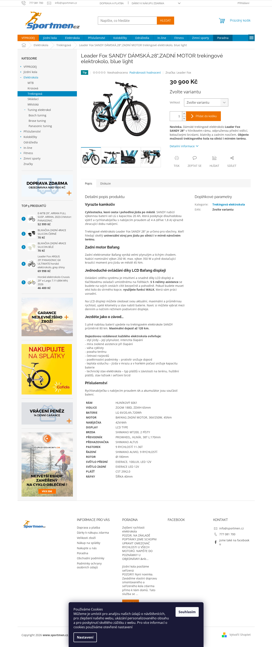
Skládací (33, 99)
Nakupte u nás (87, 548)
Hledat (165, 20)
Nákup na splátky (88, 543)
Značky (28, 164)
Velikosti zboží (86, 538)
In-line (28, 148)
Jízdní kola (30, 72)
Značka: (178, 72)
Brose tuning (37, 121)
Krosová (33, 88)
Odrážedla (31, 142)
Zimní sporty (32, 158)
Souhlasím (187, 612)
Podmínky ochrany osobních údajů (89, 565)
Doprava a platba (112, 3)
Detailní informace (182, 146)
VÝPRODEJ (30, 67)
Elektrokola (31, 77)
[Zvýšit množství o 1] (184, 114)
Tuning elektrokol (39, 110)
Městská (33, 104)
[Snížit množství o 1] (184, 118)
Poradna (82, 553)
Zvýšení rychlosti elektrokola (133, 529)
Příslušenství (32, 131)
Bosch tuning (37, 115)
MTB (31, 83)
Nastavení (85, 637)
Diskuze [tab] (105, 183)
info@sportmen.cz (231, 528)
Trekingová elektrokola (228, 204)
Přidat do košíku (206, 116)
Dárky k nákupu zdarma (148, 3)
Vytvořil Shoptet (240, 635)
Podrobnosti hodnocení (145, 72)
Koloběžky (30, 137)
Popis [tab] (88, 183)
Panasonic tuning (40, 126)
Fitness (28, 153)
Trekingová (35, 94)
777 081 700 (227, 534)
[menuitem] (28, 38)
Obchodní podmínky (90, 558)
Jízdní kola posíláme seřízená (135, 568)
